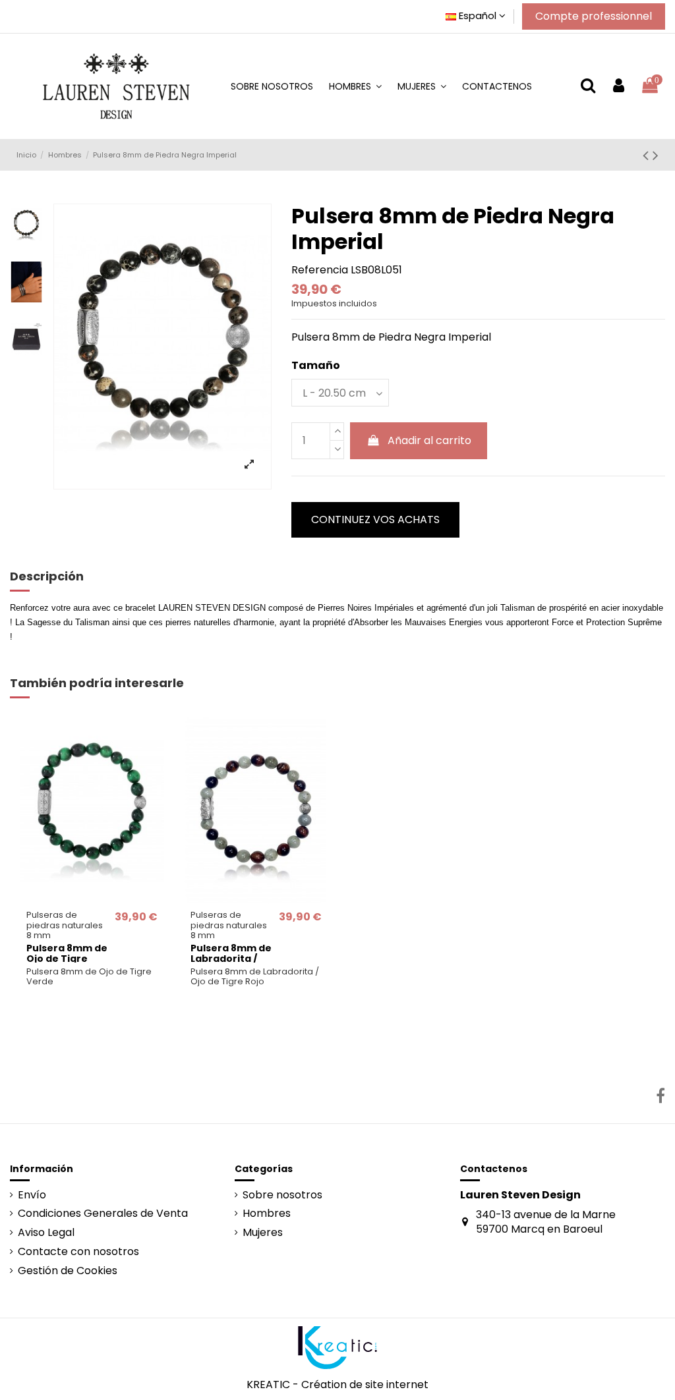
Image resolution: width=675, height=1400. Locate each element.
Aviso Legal (46, 1232)
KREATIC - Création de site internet (337, 1384)
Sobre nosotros (282, 1195)
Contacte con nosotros (78, 1252)
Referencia (319, 270)
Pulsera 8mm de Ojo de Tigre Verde (66, 959)
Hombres (267, 1213)
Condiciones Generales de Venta (103, 1213)
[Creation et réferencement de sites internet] (337, 1347)
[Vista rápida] (92, 898)
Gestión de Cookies (67, 1271)
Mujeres (263, 1232)
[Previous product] (648, 155)
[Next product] (656, 155)
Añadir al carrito (429, 440)
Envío (32, 1195)
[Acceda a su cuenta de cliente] (618, 86)
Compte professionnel (593, 16)
